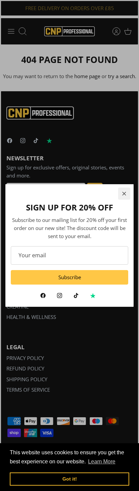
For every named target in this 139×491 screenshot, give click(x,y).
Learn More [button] (101, 461)
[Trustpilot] (92, 295)
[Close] (124, 194)
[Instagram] (59, 295)
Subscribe (69, 277)
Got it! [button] (69, 479)
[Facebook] (43, 295)
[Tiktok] (76, 295)
